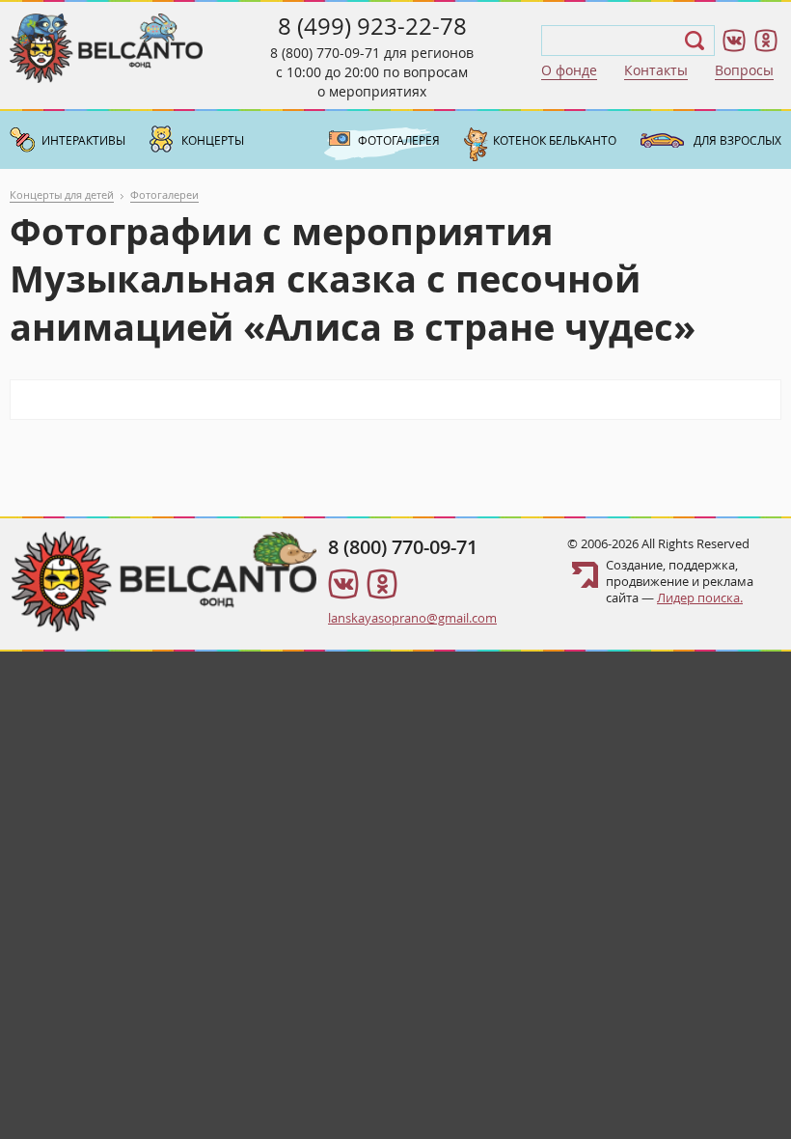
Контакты (656, 70)
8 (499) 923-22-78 (372, 26)
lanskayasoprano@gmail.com (412, 617)
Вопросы (744, 70)
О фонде (569, 70)
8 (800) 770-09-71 (325, 52)
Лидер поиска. (700, 597)
